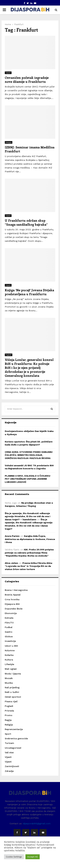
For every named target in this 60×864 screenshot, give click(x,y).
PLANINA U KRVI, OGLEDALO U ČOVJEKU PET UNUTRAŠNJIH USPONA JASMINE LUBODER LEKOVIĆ (27, 479)
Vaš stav (9, 752)
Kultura (9, 659)
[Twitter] (25, 832)
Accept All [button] (32, 857)
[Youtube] (43, 832)
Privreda (9, 710)
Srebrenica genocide (16, 738)
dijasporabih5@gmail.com (37, 823)
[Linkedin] (34, 832)
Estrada (9, 618)
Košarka (9, 655)
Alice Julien (11, 563)
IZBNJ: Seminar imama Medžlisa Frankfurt (29, 149)
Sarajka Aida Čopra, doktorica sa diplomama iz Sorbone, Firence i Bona (30, 539)
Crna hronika (12, 599)
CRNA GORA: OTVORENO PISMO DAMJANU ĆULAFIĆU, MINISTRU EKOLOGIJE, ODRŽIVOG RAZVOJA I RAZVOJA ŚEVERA (28, 455)
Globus (9, 636)
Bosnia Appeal (12, 594)
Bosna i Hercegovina (16, 590)
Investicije (10, 641)
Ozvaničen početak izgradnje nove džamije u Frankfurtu (27, 79)
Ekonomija (11, 613)
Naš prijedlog (12, 687)
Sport (8, 734)
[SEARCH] (51, 409)
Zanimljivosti (12, 766)
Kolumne (10, 650)
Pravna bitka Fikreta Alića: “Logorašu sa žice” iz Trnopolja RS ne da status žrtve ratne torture (28, 566)
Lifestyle (9, 664)
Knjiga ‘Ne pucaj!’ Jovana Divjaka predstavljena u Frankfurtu (29, 292)
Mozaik (9, 678)
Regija (8, 720)
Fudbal (8, 627)
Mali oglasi (11, 669)
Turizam (9, 743)
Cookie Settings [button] (14, 857)
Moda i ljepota (13, 673)
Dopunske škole (13, 608)
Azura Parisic (12, 536)
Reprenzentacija (14, 729)
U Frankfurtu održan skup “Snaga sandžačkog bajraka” (26, 222)
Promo (8, 715)
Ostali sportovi (13, 697)
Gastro (8, 632)
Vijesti (8, 73)
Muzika (9, 683)
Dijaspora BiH (12, 604)
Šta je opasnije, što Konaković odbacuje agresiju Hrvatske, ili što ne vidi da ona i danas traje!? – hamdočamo (27, 516)
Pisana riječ (11, 701)
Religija (9, 142)
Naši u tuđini (12, 692)
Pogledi (9, 355)
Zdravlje (9, 771)
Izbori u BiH (11, 646)
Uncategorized (13, 748)
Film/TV (9, 622)
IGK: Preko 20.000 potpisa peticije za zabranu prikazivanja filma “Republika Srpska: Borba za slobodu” (29, 552)
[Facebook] (17, 832)
